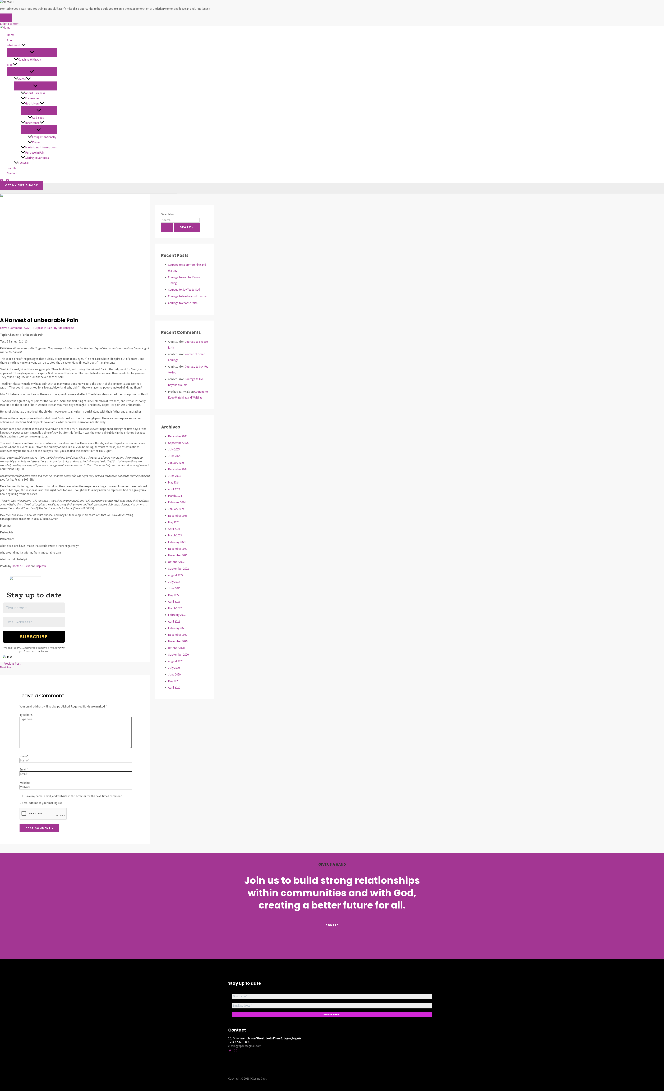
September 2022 (178, 568)
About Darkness (35, 93)
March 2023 (175, 535)
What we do (14, 45)
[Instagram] (235, 1051)
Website (25, 783)
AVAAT (22, 79)
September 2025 (178, 443)
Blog (10, 65)
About (11, 40)
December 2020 (177, 635)
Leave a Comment (11, 328)
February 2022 (177, 615)
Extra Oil (23, 163)
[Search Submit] (167, 227)
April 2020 (174, 688)
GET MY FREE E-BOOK (21, 185)
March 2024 (175, 496)
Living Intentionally (44, 137)
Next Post (8, 667)
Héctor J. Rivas (21, 566)
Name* (24, 756)
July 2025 (174, 449)
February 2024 (177, 502)
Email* (24, 769)
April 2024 (174, 489)
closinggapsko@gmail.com (244, 1046)
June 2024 (174, 476)
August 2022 (175, 575)
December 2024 (177, 469)
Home (11, 35)
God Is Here (32, 103)
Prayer (36, 142)
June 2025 (174, 456)
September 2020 (178, 654)
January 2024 (176, 509)
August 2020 (175, 661)
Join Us (11, 168)
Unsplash (40, 566)
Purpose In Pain (34, 152)
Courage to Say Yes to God (184, 289)
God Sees (38, 118)
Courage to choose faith (182, 303)
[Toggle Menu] (32, 52)
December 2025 (177, 436)
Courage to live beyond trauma (187, 296)
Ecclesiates (32, 98)
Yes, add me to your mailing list (42, 803)
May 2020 (173, 681)
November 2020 (177, 641)
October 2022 (176, 562)
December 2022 (177, 549)
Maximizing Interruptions (41, 147)
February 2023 (177, 542)
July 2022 (174, 582)
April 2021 (174, 621)
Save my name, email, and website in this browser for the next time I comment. (73, 796)
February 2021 (177, 628)
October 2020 (176, 648)
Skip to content (10, 24)
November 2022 (177, 555)
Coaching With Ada (29, 59)
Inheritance (32, 123)
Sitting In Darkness (37, 158)
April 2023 (174, 529)
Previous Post (10, 663)
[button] (23, 45)
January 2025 (176, 463)
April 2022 (174, 602)
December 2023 (177, 516)
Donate (332, 925)
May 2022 (173, 595)
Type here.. (26, 715)
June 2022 (174, 588)
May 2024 (173, 482)
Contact (12, 173)
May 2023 (173, 522)
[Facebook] (230, 1051)
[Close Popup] (6, 17)
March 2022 (175, 608)
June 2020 (174, 674)
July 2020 (174, 668)
